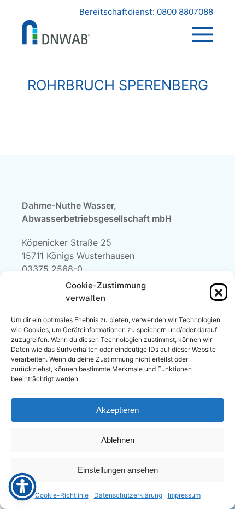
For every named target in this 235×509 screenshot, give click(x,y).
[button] (218, 292)
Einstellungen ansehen (118, 470)
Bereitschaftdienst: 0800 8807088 (146, 12)
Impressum (184, 495)
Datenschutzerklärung (128, 495)
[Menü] (202, 24)
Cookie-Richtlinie (62, 495)
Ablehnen (117, 440)
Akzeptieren (117, 410)
